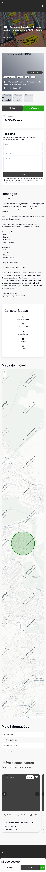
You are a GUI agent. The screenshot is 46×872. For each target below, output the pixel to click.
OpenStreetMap (32, 717)
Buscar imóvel (8, 37)
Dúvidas (10, 868)
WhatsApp (35, 108)
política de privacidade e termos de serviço (23, 181)
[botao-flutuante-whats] (42, 867)
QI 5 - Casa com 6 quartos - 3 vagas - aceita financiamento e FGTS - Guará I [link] (19, 41)
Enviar (23, 174)
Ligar (13, 108)
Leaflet (23, 717)
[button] (4, 371)
